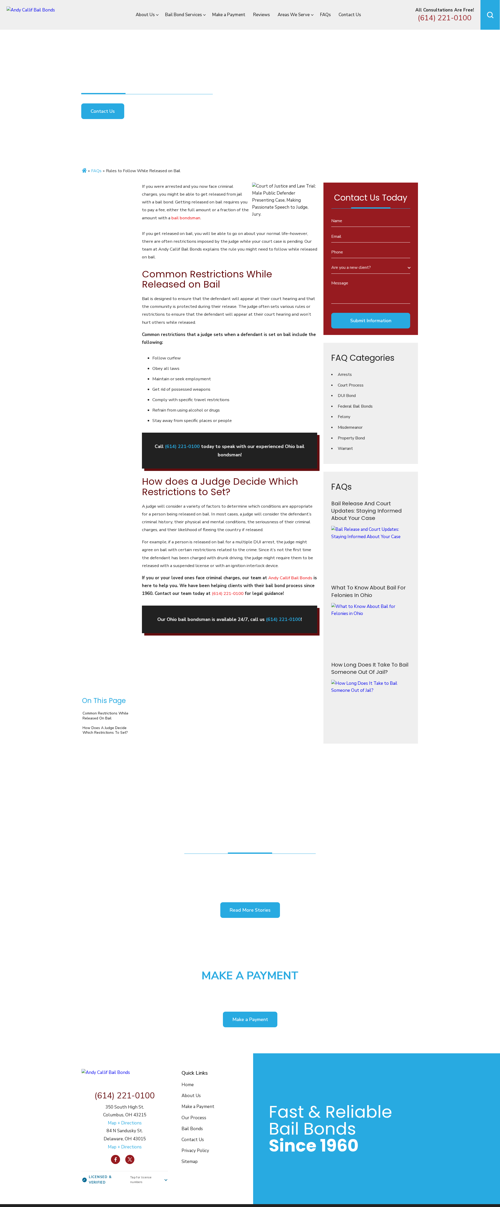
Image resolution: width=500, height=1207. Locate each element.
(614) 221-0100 (445, 18)
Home (188, 1085)
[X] (129, 1159)
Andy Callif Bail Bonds (290, 578)
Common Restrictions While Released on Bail (105, 715)
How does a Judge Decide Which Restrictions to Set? (105, 730)
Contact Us (350, 15)
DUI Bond (347, 396)
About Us (145, 15)
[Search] (490, 15)
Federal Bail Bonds (355, 406)
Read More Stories (250, 910)
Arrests (345, 374)
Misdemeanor (350, 427)
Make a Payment (228, 15)
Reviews (261, 15)
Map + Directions (125, 1123)
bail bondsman (185, 218)
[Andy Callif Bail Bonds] (44, 15)
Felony (344, 417)
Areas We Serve (294, 15)
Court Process (351, 385)
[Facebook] (115, 1159)
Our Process (194, 1118)
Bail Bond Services (183, 15)
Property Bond (351, 438)
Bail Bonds (192, 1129)
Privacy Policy (195, 1151)
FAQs (325, 15)
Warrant (345, 448)
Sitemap (190, 1162)
